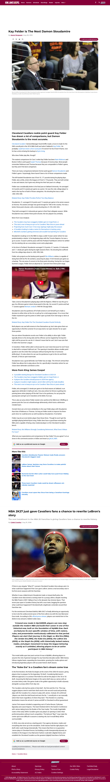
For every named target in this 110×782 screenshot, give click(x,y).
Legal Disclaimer (92, 769)
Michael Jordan (30, 307)
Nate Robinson (60, 159)
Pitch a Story (16, 769)
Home (14, 754)
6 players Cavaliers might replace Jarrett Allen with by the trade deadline (39, 382)
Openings (38, 766)
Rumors (28, 2)
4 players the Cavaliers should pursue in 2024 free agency (34, 379)
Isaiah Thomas (36, 162)
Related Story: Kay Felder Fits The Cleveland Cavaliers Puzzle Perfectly (36, 322)
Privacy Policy (39, 769)
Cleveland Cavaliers (19, 144)
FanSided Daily (92, 766)
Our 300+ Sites (75, 766)
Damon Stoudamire (59, 171)
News (23, 2)
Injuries (57, 2)
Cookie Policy (74, 769)
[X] (99, 2)
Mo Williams (49, 256)
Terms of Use (56, 769)
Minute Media (12, 777)
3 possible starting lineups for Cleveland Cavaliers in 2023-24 (35, 375)
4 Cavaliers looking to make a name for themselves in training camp (37, 229)
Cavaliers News (22, 754)
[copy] (22, 39)
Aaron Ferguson (16, 35)
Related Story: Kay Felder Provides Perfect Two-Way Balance (33, 198)
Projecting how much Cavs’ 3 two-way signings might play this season (38, 227)
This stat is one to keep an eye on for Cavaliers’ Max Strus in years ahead (39, 224)
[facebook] (95, 2)
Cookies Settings (57, 772)
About (14, 766)
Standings (44, 2)
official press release (39, 616)
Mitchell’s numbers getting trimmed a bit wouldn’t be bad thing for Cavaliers (40, 232)
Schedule (36, 2)
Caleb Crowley (16, 522)
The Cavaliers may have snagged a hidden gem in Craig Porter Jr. (36, 222)
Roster (51, 2)
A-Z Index (38, 772)
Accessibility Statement (20, 772)
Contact (54, 766)
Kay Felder (57, 146)
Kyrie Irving (41, 151)
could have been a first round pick (29, 149)
